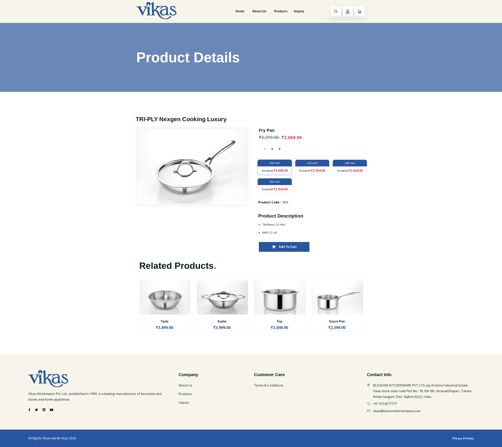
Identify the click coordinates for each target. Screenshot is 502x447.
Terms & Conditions (268, 385)
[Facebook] (29, 410)
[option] (192, 167)
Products (185, 394)
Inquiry (299, 11)
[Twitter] (36, 410)
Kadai (222, 321)
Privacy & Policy (463, 438)
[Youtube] (51, 410)
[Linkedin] (44, 410)
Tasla (164, 321)
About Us (259, 11)
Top (279, 321)
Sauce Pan (337, 321)
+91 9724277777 (385, 404)
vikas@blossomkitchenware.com (396, 411)
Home (240, 11)
